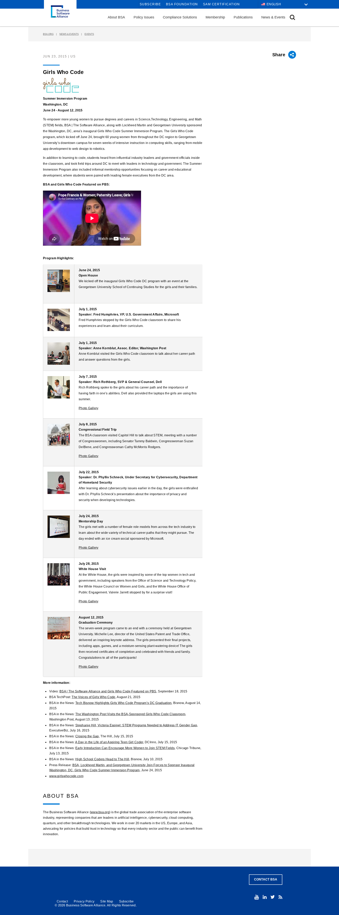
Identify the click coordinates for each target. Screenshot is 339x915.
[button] (292, 17)
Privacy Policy (84, 901)
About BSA (116, 17)
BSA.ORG (48, 34)
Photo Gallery (88, 408)
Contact (62, 901)
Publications (243, 17)
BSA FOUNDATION (182, 4)
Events (89, 34)
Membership (215, 17)
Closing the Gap (87, 736)
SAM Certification (221, 4)
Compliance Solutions (180, 17)
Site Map (106, 901)
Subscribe (150, 4)
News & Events (273, 17)
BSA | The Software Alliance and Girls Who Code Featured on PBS (107, 691)
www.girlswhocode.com (66, 776)
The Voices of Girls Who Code (93, 697)
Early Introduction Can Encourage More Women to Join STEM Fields (125, 748)
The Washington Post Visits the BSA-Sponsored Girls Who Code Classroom (130, 714)
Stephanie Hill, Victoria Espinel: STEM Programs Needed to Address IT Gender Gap (136, 725)
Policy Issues (144, 17)
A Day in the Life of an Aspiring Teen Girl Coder (109, 742)
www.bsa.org (100, 812)
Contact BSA (265, 879)
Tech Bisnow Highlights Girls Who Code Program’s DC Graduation (123, 703)
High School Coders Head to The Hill (102, 759)
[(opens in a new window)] (58, 281)
